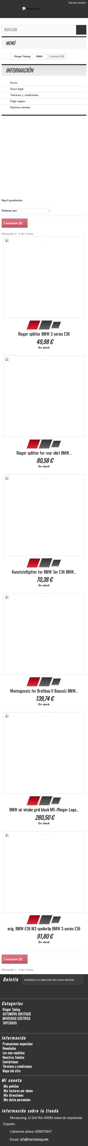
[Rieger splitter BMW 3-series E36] (44, 277)
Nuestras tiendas (19, 107)
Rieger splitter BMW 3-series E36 (44, 334)
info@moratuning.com (34, 1139)
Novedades (9, 1048)
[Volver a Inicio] (6, 56)
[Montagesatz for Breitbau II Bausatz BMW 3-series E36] (44, 634)
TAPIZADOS (10, 1022)
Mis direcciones (14, 1095)
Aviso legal (16, 89)
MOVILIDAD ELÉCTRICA (16, 1018)
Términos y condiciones (23, 95)
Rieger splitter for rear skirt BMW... (44, 453)
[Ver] (45, 325)
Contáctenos (10, 1061)
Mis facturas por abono (18, 1090)
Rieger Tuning (11, 1009)
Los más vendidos (14, 1052)
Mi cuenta (12, 1080)
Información (19, 70)
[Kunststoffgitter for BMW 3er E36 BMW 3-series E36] (44, 515)
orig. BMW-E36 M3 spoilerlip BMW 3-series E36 (44, 928)
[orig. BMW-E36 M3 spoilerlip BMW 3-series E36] (44, 872)
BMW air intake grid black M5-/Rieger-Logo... (44, 809)
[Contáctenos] (48, 3)
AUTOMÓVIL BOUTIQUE (17, 1013)
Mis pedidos (11, 1086)
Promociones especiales (18, 1043)
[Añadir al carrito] (33, 325)
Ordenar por (9, 210)
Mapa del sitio (11, 1070)
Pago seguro (17, 101)
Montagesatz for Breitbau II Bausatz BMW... (44, 691)
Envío (13, 82)
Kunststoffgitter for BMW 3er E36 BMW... (44, 572)
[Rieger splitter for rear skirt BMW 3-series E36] (44, 396)
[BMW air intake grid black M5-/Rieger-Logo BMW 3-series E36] (44, 753)
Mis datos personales (17, 1099)
